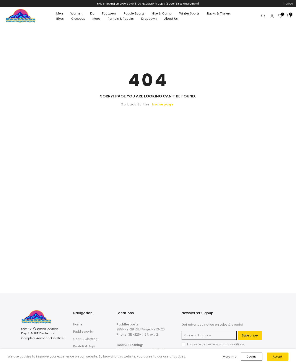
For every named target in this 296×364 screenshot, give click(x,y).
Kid (92, 13)
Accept (277, 356)
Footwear (109, 13)
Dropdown (149, 18)
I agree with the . (216, 344)
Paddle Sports (134, 13)
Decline (252, 356)
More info (229, 356)
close (9, 3)
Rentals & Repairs (121, 18)
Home (77, 324)
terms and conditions (228, 344)
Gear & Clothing (85, 339)
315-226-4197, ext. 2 (143, 334)
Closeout (78, 18)
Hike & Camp (162, 13)
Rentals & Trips (84, 346)
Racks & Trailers (219, 13)
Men (59, 13)
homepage (163, 104)
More (96, 18)
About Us (171, 18)
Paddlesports (83, 331)
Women (76, 13)
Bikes (60, 18)
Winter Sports (189, 13)
